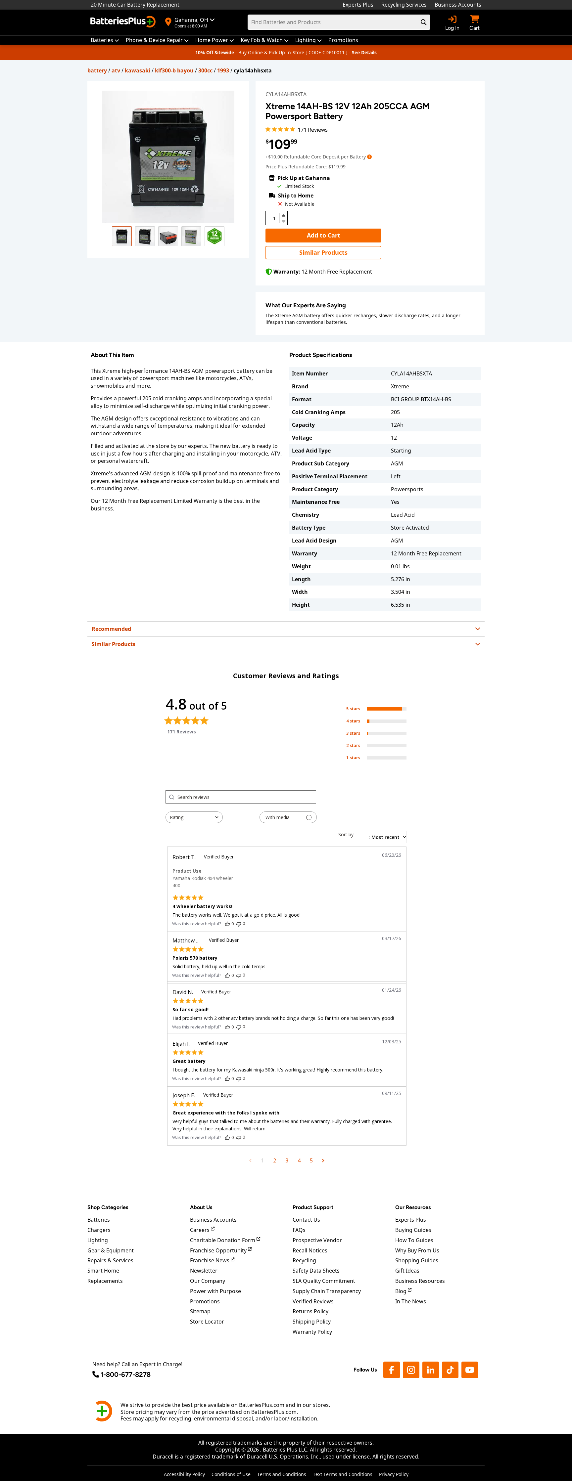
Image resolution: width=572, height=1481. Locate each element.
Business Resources (420, 1281)
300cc (205, 70)
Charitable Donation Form (223, 1240)
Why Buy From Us (417, 1250)
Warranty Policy (312, 1331)
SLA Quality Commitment (324, 1281)
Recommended (111, 628)
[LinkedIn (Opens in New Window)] (430, 1370)
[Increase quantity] (283, 215)
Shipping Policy (312, 1321)
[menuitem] (104, 40)
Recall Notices (310, 1250)
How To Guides (414, 1240)
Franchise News (210, 1260)
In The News (410, 1301)
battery (97, 70)
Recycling (304, 1260)
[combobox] (194, 817)
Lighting (97, 1240)
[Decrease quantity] (283, 220)
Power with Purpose (215, 1291)
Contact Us (306, 1219)
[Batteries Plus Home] (123, 22)
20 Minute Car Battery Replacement (135, 4)
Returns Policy (310, 1311)
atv (116, 70)
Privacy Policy (393, 1474)
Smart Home (103, 1270)
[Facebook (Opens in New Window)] (391, 1370)
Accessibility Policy (184, 1474)
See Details (364, 52)
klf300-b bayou (174, 70)
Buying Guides (413, 1230)
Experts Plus (358, 4)
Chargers (99, 1230)
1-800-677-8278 (126, 1374)
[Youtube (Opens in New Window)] (469, 1370)
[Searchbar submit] (423, 22)
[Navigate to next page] (323, 1160)
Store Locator (207, 1321)
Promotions (205, 1301)
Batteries (98, 1219)
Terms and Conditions (281, 1474)
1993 (223, 70)
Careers (200, 1230)
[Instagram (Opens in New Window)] (411, 1370)
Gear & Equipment (110, 1250)
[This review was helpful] (227, 924)
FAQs (299, 1230)
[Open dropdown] (369, 156)
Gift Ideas (407, 1270)
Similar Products (323, 252)
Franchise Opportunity (219, 1250)
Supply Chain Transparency (327, 1291)
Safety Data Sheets (316, 1270)
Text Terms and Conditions (342, 1474)
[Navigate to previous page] (250, 1160)
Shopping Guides (416, 1260)
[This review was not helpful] (238, 923)
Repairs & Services (110, 1260)
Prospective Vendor (317, 1240)
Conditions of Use (231, 1474)
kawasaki (137, 70)
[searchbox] (246, 797)
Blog (401, 1291)
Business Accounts (458, 4)
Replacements (105, 1281)
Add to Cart (323, 235)
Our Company (207, 1281)
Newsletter (203, 1270)
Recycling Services (404, 4)
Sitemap (200, 1311)
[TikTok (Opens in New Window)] (450, 1370)
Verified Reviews (313, 1301)
